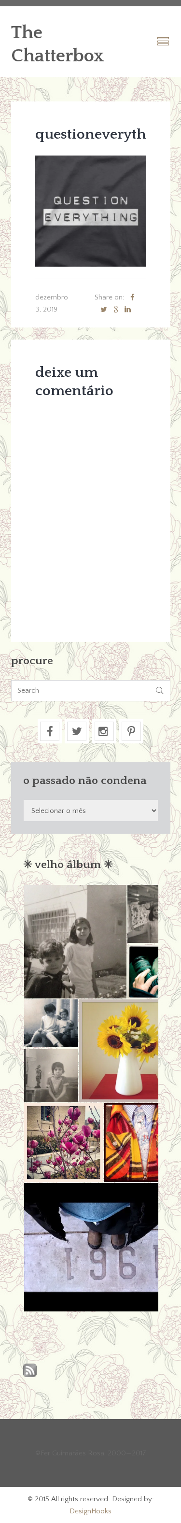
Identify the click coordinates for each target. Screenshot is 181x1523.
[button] (74, 941)
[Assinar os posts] (30, 1371)
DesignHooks (90, 1511)
